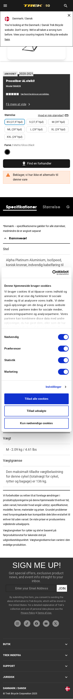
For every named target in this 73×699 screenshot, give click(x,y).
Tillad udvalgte (36, 410)
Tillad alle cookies (36, 398)
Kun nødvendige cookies (36, 423)
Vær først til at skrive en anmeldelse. (35, 94)
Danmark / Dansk (14, 688)
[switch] (63, 349)
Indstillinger (53, 386)
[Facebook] (36, 623)
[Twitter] (55, 623)
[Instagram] (17, 623)
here (7, 39)
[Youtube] (46, 623)
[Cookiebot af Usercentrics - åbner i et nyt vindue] (52, 272)
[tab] (21, 207)
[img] (12, 94)
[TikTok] (27, 623)
